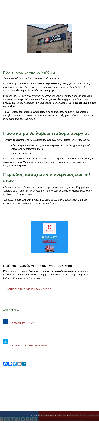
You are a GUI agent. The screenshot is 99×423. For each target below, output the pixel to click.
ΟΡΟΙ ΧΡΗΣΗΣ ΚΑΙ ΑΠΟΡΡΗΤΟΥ (43, 416)
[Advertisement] (49, 392)
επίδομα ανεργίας (62, 187)
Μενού (93, 7)
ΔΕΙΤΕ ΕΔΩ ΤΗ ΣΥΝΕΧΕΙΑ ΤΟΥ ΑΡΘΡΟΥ (29, 289)
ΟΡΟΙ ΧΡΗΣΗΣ (63, 416)
